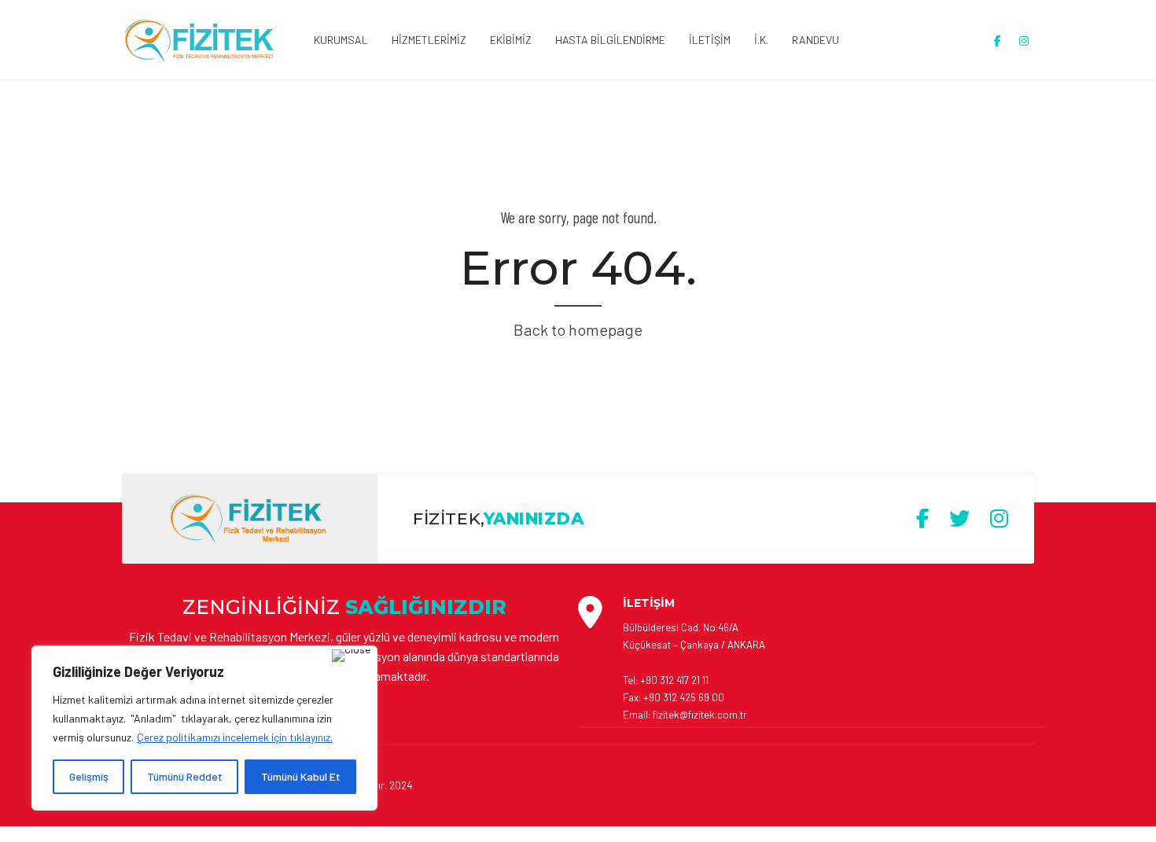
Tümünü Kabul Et (301, 776)
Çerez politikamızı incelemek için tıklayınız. (235, 737)
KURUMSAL (341, 39)
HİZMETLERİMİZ (429, 39)
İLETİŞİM (710, 39)
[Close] (351, 655)
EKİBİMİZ (511, 39)
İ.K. (761, 39)
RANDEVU (815, 39)
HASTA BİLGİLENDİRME (610, 39)
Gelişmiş (89, 776)
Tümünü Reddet (185, 776)
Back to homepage (578, 329)
